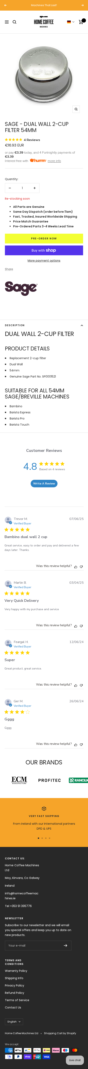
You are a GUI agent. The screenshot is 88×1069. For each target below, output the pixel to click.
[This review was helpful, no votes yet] (75, 566)
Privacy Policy (14, 985)
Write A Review (44, 484)
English (12, 1021)
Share (9, 269)
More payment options (44, 261)
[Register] (65, 945)
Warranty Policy (16, 971)
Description (15, 325)
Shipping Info (14, 978)
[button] (71, 22)
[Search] (14, 22)
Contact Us (13, 1007)
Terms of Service (17, 1000)
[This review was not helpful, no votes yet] (81, 566)
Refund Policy (14, 993)
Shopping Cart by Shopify (60, 1033)
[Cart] (81, 22)
